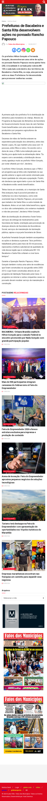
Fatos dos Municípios (16, 44)
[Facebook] (14, 50)
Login (17, 787)
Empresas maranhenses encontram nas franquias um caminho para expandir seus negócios (22, 577)
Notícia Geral (12, 21)
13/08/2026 (6, 344)
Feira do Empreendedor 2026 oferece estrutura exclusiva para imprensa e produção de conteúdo (19, 432)
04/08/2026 (6, 438)
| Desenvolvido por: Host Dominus (21, 796)
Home (4, 21)
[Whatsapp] (28, 50)
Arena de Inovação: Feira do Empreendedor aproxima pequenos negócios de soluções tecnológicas (22, 479)
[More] (33, 50)
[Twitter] (19, 50)
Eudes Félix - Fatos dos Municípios (18, 794)
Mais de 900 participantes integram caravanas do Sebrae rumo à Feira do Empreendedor (19, 385)
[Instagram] (23, 50)
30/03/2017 (32, 44)
